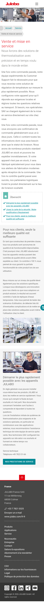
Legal (7, 573)
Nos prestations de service (19, 462)
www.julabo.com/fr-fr (14, 516)
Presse (7, 556)
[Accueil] (12, 4)
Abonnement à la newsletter (18, 553)
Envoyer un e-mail (13, 512)
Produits (8, 526)
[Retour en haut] (22, 478)
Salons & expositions (14, 549)
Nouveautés (10, 538)
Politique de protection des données (21, 576)
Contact (8, 545)
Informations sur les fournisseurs (20, 569)
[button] (22, 330)
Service (8, 533)
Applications (10, 530)
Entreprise (9, 542)
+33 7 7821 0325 (16, 508)
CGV (6, 566)
